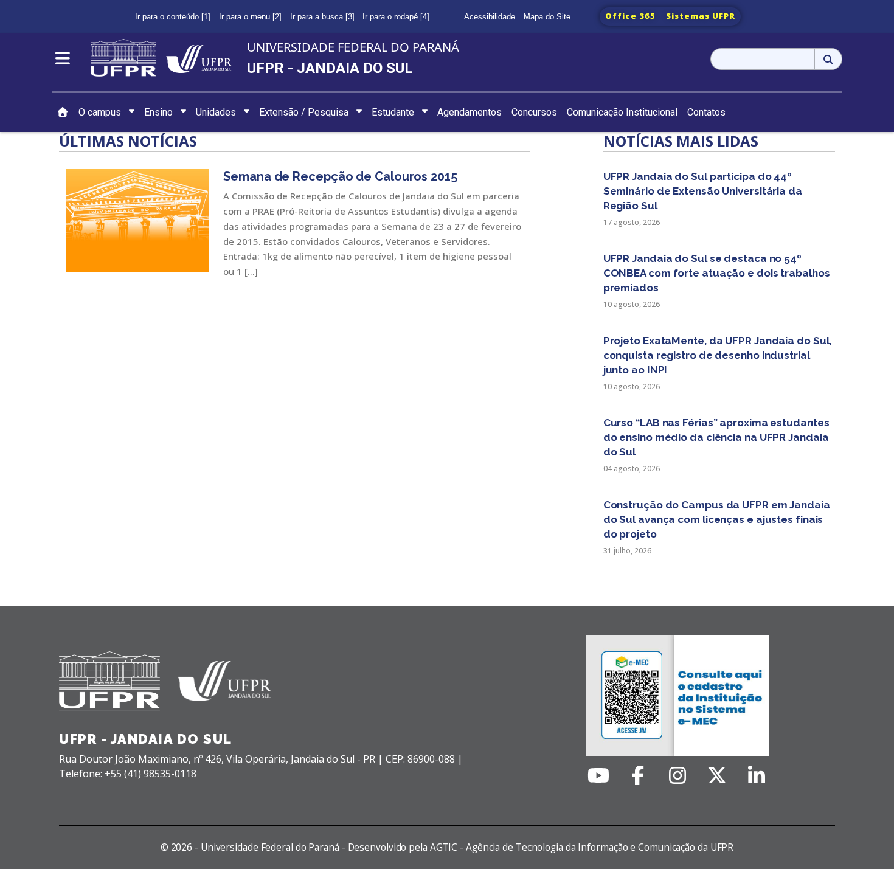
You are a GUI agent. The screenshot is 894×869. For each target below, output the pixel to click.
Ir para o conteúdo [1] (172, 16)
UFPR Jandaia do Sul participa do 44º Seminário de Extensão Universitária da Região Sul (702, 191)
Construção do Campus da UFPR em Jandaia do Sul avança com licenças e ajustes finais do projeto (716, 519)
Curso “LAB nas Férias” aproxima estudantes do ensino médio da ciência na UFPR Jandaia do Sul (716, 437)
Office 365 (630, 15)
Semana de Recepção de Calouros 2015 (340, 176)
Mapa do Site (547, 16)
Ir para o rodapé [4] (395, 16)
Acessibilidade (489, 16)
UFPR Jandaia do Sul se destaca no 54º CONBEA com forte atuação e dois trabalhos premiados (716, 273)
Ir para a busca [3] (322, 16)
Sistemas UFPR (700, 15)
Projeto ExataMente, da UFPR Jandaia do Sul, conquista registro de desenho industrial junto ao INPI (717, 355)
